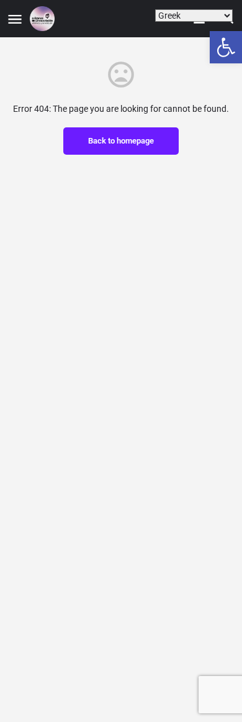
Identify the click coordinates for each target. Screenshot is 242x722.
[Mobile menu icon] (15, 19)
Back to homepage (121, 140)
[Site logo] (44, 18)
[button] (226, 47)
